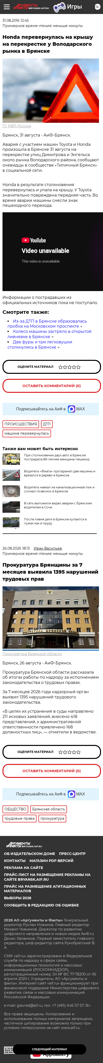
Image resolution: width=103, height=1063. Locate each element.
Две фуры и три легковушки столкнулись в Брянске (40, 345)
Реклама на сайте (23, 867)
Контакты (15, 860)
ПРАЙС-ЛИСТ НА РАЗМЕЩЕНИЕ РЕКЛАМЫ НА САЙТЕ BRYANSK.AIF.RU (47, 876)
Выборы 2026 (17, 898)
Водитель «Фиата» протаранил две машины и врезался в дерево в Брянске (59, 473)
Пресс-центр (72, 853)
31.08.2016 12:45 (15, 20)
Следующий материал (49, 1049)
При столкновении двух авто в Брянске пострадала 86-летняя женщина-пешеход (57, 457)
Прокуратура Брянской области (32, 654)
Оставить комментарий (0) (51, 386)
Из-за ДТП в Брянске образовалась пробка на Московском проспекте (47, 324)
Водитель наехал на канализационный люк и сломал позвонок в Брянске (59, 489)
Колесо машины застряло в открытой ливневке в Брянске (50, 334)
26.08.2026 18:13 (16, 548)
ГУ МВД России (16, 126)
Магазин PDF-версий (52, 860)
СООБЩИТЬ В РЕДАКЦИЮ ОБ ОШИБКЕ (41, 905)
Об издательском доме (29, 853)
